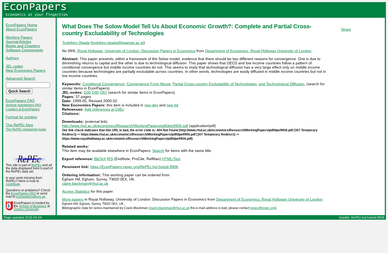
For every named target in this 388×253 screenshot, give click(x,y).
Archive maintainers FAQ (23, 105)
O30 (87, 92)
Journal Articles (18, 41)
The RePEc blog (19, 125)
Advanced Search (20, 78)
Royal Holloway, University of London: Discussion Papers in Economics (136, 51)
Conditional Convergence (103, 84)
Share (346, 29)
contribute (13, 184)
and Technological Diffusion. (282, 84)
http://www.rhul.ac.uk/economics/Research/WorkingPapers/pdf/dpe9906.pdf (125, 126)
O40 (95, 92)
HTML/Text (171, 159)
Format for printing (21, 117)
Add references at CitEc (104, 109)
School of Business (32, 206)
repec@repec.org (262, 208)
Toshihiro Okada (75, 42)
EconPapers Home (21, 25)
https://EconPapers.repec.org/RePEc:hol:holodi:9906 (134, 167)
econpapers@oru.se (30, 196)
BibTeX (100, 159)
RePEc (36, 165)
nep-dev (151, 105)
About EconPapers (21, 29)
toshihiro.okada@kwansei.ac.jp (118, 42)
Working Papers (19, 37)
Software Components (24, 50)
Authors (12, 58)
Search (158, 150)
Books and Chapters (23, 46)
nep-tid (172, 105)
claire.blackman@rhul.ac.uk (85, 183)
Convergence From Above (149, 84)
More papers (72, 199)
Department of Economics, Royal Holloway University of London (258, 51)
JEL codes (14, 66)
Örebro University (26, 209)
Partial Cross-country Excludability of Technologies (215, 84)
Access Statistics (76, 191)
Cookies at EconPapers (23, 109)
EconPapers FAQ (20, 100)
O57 (103, 92)
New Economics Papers (25, 70)
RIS (110, 159)
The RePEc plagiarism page (26, 129)
